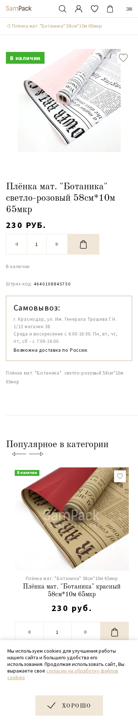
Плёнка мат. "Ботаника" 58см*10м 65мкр (57, 25)
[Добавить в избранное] (123, 58)
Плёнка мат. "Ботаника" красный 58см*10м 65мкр (72, 590)
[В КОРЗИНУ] (83, 244)
